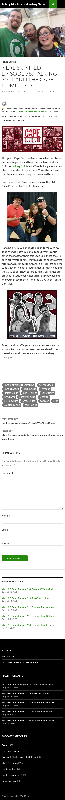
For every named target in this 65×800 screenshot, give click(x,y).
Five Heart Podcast (11, 751)
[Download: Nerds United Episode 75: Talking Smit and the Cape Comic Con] (3, 108)
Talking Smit (19, 166)
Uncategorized (9, 780)
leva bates (9, 397)
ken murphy (48, 393)
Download (47, 111)
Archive (6, 745)
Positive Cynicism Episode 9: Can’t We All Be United (28, 421)
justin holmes (30, 393)
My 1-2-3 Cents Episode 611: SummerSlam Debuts (28, 616)
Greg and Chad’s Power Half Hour (20, 662)
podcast (44, 401)
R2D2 (56, 401)
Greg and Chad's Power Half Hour (19, 757)
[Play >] (4, 103)
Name (6, 515)
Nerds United (9, 62)
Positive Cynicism (11, 774)
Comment (8, 472)
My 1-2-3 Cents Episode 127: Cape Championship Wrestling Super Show (32, 435)
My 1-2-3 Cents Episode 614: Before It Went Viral (27, 589)
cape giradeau (11, 389)
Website (6, 543)
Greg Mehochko (25, 91)
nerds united (29, 401)
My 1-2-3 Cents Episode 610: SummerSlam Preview (28, 625)
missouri (44, 397)
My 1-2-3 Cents (11, 401)
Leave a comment (45, 91)
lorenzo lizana (27, 397)
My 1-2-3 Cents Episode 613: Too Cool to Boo (25, 598)
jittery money (11, 393)
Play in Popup (35, 111)
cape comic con (46, 385)
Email (6, 529)
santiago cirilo (12, 405)
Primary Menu (61, 4)
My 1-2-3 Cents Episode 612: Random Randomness (28, 607)
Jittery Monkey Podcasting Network (25, 4)
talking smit (31, 405)
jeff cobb (45, 389)
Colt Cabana (30, 389)
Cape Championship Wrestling (19, 385)
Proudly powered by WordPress (16, 796)
